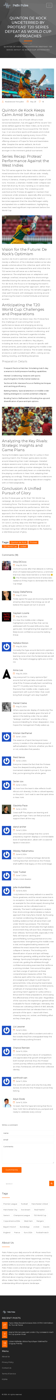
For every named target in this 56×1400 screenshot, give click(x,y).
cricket (23, 546)
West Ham (28, 1221)
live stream (25, 1210)
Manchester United (40, 1204)
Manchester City (10, 1210)
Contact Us (6, 1368)
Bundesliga (24, 1227)
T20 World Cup (10, 546)
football (24, 1204)
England (6, 1232)
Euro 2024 (28, 1232)
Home (24, 44)
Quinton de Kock (18, 542)
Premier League (10, 1204)
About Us (6, 1356)
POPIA (4, 1379)
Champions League (21, 1215)
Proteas (33, 542)
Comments (12, 1170)
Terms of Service (9, 1374)
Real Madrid (39, 1210)
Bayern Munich (9, 1227)
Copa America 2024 (11, 1221)
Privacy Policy (8, 1362)
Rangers (40, 1221)
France (17, 1232)
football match (42, 1232)
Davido (46, 1227)
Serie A (6, 1215)
